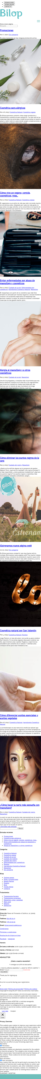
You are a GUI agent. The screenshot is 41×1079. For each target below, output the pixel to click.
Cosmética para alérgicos (12, 107)
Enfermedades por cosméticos (14, 862)
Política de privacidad (15, 989)
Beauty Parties (9, 881)
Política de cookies (30, 989)
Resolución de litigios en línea (10, 935)
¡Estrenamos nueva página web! (16, 545)
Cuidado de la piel (15, 288)
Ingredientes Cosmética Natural (19, 289)
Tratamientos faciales (11, 896)
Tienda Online (8, 887)
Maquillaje (34, 289)
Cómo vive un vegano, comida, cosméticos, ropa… (15, 194)
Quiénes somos (9, 878)
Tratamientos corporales (12, 898)
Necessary (5, 1046)
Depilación (7, 905)
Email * (2, 970)
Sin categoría (13, 35)
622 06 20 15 (11, 918)
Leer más (5, 1011)
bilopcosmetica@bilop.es (13, 925)
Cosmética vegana (29, 112)
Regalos (6, 883)
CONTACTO (8, 6)
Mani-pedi (7, 902)
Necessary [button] (3, 1044)
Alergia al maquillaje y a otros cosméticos (18, 845)
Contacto (7, 889)
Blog (5, 885)
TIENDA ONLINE (9, 4)
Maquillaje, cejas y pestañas (13, 900)
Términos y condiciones (8, 932)
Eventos (25, 635)
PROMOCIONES (9, 2)
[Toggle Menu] (38, 21)
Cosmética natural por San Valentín (18, 630)
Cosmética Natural (16, 112)
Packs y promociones (11, 879)
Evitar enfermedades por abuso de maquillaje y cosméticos (17, 282)
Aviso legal (3, 989)
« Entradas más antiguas (8, 826)
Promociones (6, 30)
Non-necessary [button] (5, 1058)
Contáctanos (4, 929)
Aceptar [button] (13, 1011)
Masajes (6, 904)
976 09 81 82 (11, 922)
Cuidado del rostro (15, 465)
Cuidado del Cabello (10, 859)
